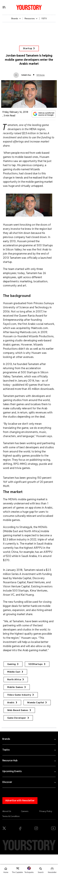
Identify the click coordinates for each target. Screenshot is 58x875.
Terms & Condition (11, 816)
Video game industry (19, 695)
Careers (24, 811)
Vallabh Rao (26, 75)
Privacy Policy (45, 811)
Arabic (10, 702)
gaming (11, 664)
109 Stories (40, 75)
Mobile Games (15, 687)
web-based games (17, 710)
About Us (6, 811)
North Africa (14, 679)
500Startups (36, 664)
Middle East (13, 671)
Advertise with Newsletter (20, 800)
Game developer (16, 718)
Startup (27, 48)
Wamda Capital (35, 702)
